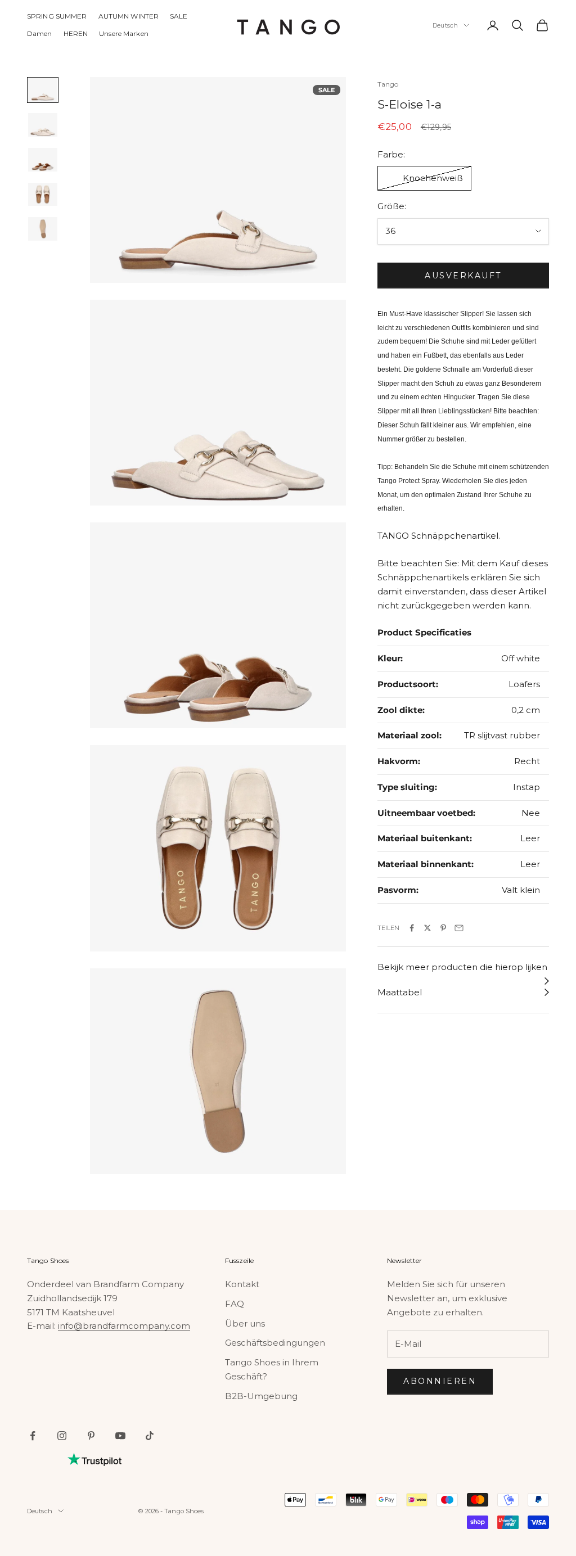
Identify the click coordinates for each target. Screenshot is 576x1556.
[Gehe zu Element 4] (42, 195)
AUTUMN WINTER (128, 16)
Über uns (245, 1323)
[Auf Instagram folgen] (62, 1435)
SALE (178, 16)
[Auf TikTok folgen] (149, 1435)
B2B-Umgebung (261, 1396)
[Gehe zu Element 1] (42, 90)
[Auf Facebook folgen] (32, 1435)
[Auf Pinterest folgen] (91, 1435)
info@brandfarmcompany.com (124, 1325)
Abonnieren (439, 1381)
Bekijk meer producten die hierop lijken (462, 967)
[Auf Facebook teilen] (411, 927)
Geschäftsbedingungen (275, 1342)
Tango (388, 84)
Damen (39, 33)
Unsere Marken (123, 33)
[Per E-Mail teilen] (459, 927)
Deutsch (445, 25)
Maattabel (399, 992)
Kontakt (242, 1284)
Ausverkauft (463, 275)
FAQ (234, 1303)
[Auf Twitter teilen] (427, 927)
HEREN (76, 33)
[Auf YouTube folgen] (120, 1435)
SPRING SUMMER (57, 16)
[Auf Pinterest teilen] (443, 927)
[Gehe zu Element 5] (42, 229)
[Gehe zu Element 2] (42, 125)
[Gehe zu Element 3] (42, 160)
